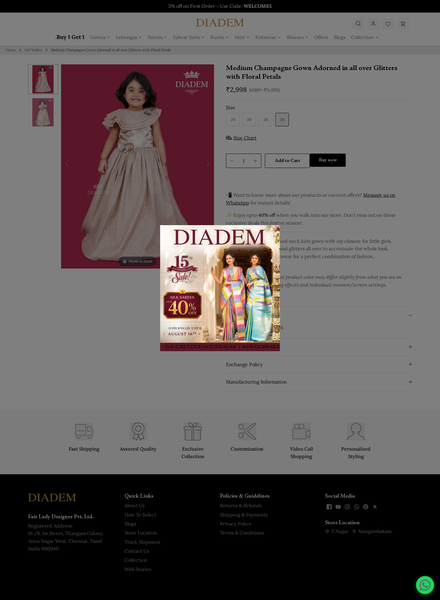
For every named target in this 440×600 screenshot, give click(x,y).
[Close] (271, 233)
